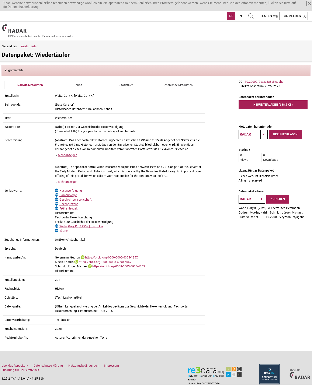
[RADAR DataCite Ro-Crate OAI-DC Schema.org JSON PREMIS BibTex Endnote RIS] (253, 134)
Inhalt (78, 85)
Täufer (63, 230)
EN (240, 16)
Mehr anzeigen (67, 155)
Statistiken (126, 85)
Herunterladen (285, 134)
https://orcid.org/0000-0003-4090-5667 (105, 262)
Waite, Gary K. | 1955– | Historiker (81, 226)
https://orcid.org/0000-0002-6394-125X (111, 257)
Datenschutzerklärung (23, 7)
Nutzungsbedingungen (83, 365)
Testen (266, 16)
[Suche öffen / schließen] (251, 16)
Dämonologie (68, 195)
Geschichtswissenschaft (75, 199)
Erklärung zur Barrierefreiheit (20, 370)
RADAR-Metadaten (30, 85)
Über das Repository (14, 365)
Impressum (111, 365)
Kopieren (278, 199)
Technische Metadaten (178, 85)
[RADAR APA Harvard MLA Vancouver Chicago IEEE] (252, 199)
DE (231, 16)
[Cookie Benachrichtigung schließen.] (309, 3)
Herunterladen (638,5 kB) (273, 104)
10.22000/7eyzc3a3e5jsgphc (264, 81)
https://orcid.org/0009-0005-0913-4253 (118, 266)
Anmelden (292, 16)
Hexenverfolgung (70, 190)
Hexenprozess (68, 204)
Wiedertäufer (29, 46)
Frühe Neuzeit (68, 208)
